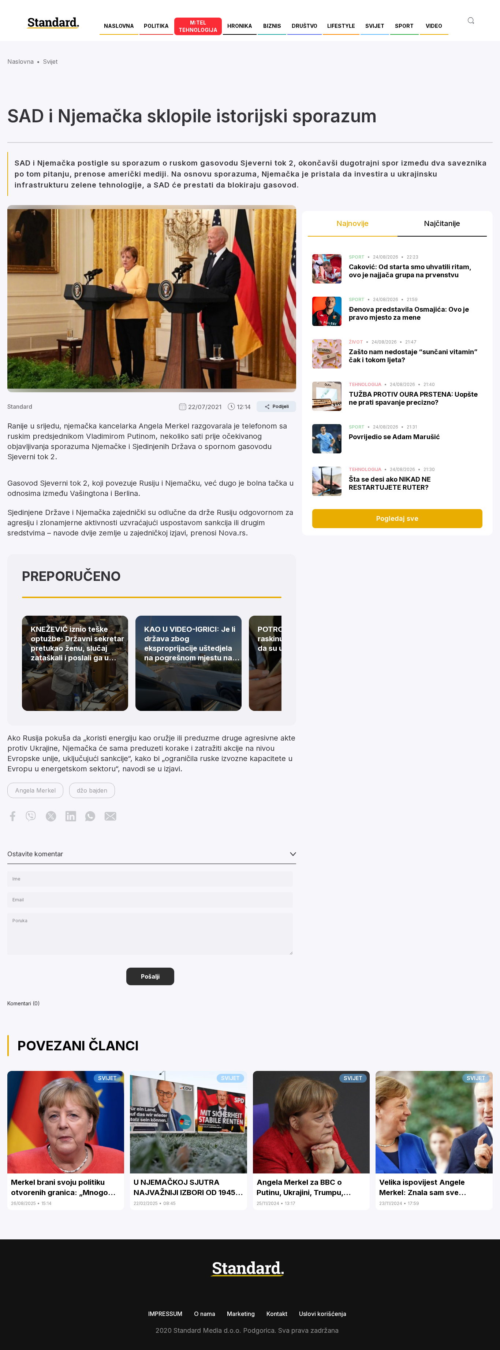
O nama (204, 1313)
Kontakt (276, 1313)
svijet (50, 61)
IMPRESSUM (165, 1313)
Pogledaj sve (397, 518)
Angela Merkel (35, 790)
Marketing (241, 1313)
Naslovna (20, 61)
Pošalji (150, 976)
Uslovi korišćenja (322, 1313)
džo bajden (92, 790)
